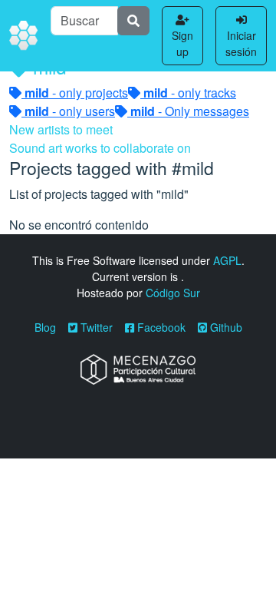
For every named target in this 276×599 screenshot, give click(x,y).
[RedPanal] (23, 36)
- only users (70, 111)
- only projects (76, 92)
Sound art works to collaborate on (100, 148)
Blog (45, 327)
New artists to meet (61, 129)
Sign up (182, 43)
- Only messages (189, 111)
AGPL (227, 260)
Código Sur (173, 292)
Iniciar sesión (241, 43)
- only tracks (189, 92)
